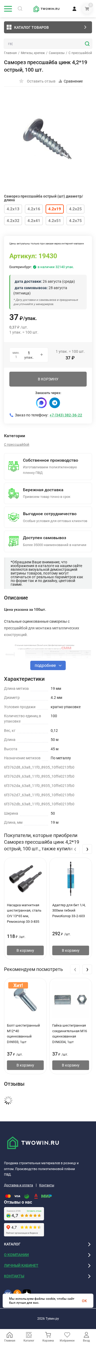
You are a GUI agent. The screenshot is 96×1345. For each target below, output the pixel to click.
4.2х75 (75, 220)
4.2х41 (33, 220)
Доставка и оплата (18, 1185)
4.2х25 (75, 209)
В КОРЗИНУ (48, 379)
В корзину (25, 950)
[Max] (41, 402)
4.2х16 (33, 209)
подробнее (46, 665)
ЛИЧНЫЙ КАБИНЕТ (21, 1265)
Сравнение (73, 81)
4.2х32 (13, 220)
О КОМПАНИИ (16, 1255)
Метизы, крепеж (33, 53)
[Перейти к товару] (48, 137)
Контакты (46, 1185)
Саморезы (57, 53)
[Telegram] (54, 402)
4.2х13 (13, 209)
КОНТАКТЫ (14, 1276)
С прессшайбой (80, 53)
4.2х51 (54, 220)
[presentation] (75, 849)
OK (84, 1301)
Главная (10, 53)
